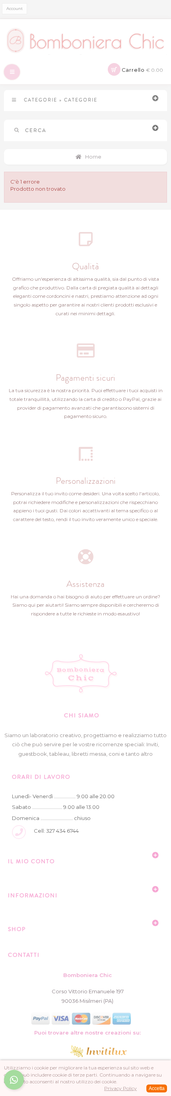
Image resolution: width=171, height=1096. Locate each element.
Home (92, 156)
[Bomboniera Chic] (85, 40)
